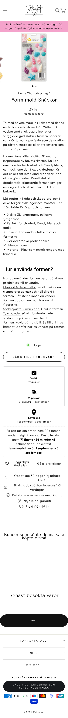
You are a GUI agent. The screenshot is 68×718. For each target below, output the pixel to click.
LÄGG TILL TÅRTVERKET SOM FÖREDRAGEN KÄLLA (34, 686)
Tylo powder (12, 313)
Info (33, 652)
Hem (21, 93)
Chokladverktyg (37, 93)
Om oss (33, 665)
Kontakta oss (33, 640)
